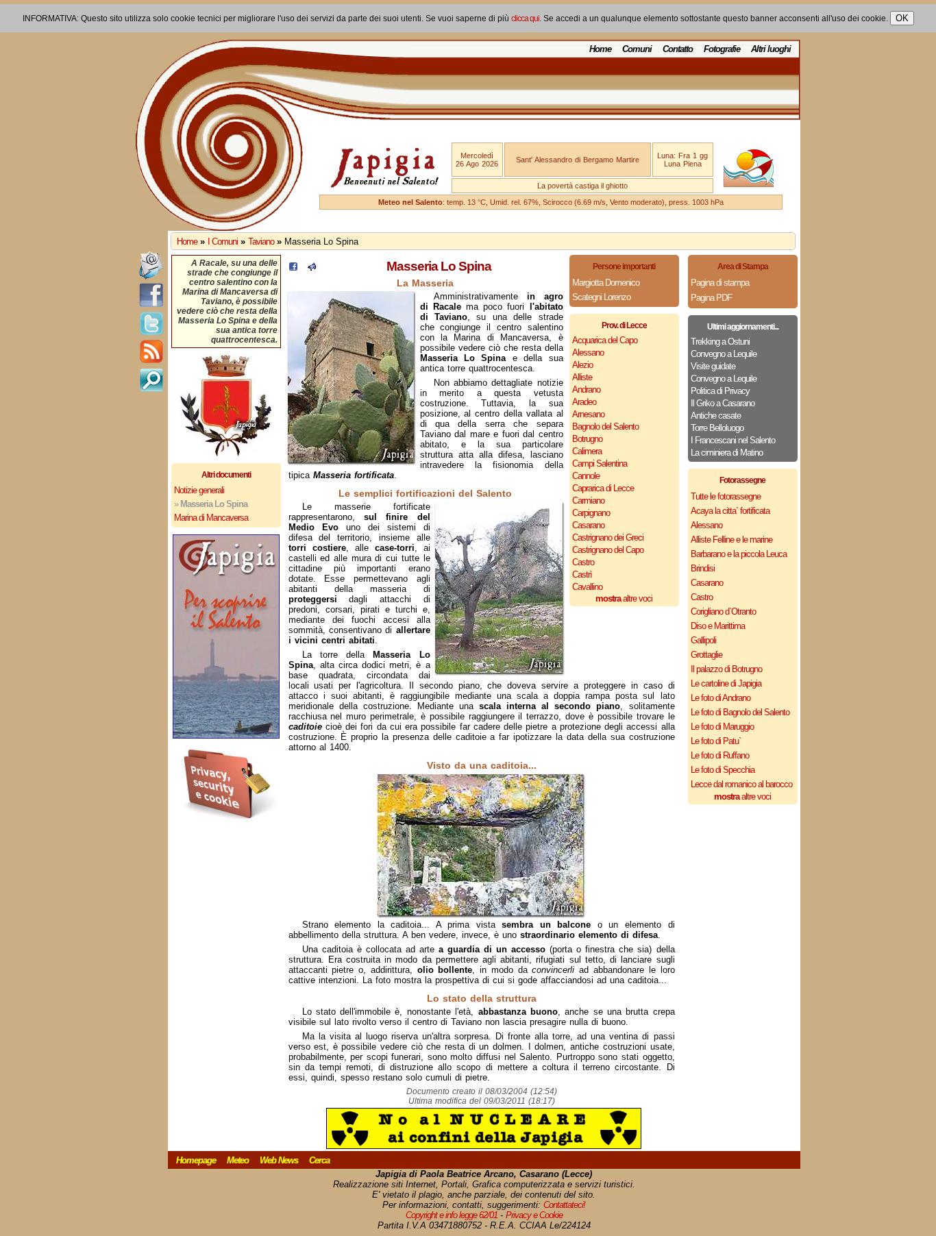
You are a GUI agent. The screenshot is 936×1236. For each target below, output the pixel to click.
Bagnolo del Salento (605, 426)
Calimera (587, 451)
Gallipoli (703, 640)
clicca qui (525, 18)
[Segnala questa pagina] (312, 267)
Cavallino (587, 587)
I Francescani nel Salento (733, 440)
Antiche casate (716, 415)
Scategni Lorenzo (601, 297)
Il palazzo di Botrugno (726, 669)
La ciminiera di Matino (727, 452)
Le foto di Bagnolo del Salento (740, 712)
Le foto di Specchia (722, 770)
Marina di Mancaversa (211, 517)
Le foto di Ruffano (720, 755)
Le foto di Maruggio (722, 726)
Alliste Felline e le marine (731, 539)
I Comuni (223, 241)
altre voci (623, 598)
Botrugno (587, 439)
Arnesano (588, 414)
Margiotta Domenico (605, 282)
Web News (279, 1160)
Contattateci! (564, 1205)
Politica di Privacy (720, 391)
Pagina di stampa (720, 282)
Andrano (586, 389)
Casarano (588, 525)
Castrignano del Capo (607, 550)
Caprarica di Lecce (603, 488)
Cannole (586, 476)
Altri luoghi (771, 49)
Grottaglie (706, 655)
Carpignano (591, 513)
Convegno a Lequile (723, 354)
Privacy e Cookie (534, 1215)
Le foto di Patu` (716, 741)
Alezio (582, 365)
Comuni (637, 49)
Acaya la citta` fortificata (730, 511)
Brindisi (703, 568)
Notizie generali (199, 490)
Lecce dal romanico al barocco (741, 784)
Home (600, 49)
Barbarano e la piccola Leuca (739, 554)
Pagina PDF (711, 298)
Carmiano (588, 500)
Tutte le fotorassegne (726, 496)
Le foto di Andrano (720, 698)
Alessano (588, 352)
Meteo (238, 1160)
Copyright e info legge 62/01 (451, 1215)
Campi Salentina (599, 463)
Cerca (319, 1160)
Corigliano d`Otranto (723, 611)
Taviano (261, 241)
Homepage (196, 1160)
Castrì (582, 574)
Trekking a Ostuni (720, 341)
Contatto (678, 49)
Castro (583, 562)
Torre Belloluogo (717, 428)
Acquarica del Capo (604, 340)
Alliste (582, 377)
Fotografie (722, 49)
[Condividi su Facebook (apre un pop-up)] (293, 267)
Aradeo (584, 402)
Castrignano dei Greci (607, 537)
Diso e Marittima (718, 626)
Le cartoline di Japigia (726, 683)
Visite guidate (713, 366)
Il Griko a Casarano (722, 403)
